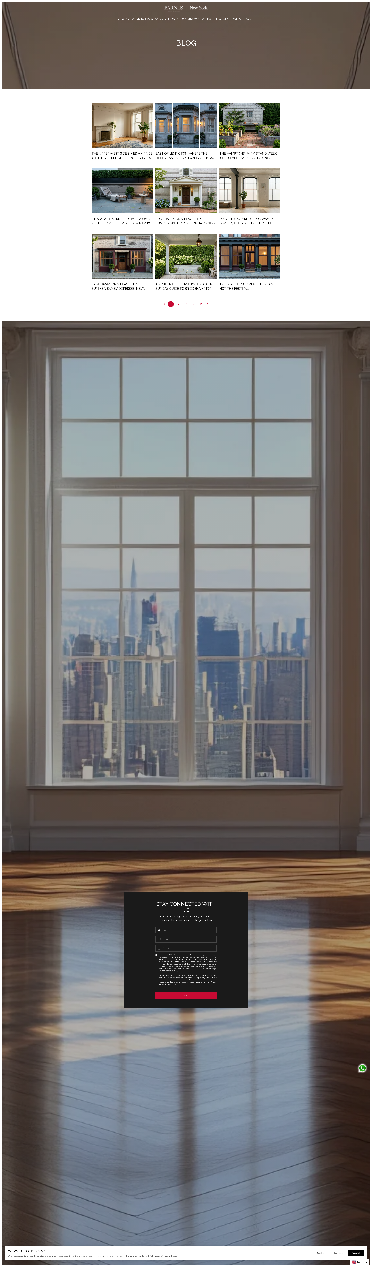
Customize (338, 1253)
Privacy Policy (179, 957)
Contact (238, 19)
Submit (186, 995)
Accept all (356, 1253)
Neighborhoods (144, 19)
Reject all (320, 1253)
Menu (249, 19)
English (360, 1262)
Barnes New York (190, 19)
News (208, 19)
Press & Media (222, 19)
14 (201, 304)
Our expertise (167, 19)
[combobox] (359, 1262)
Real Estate (123, 19)
